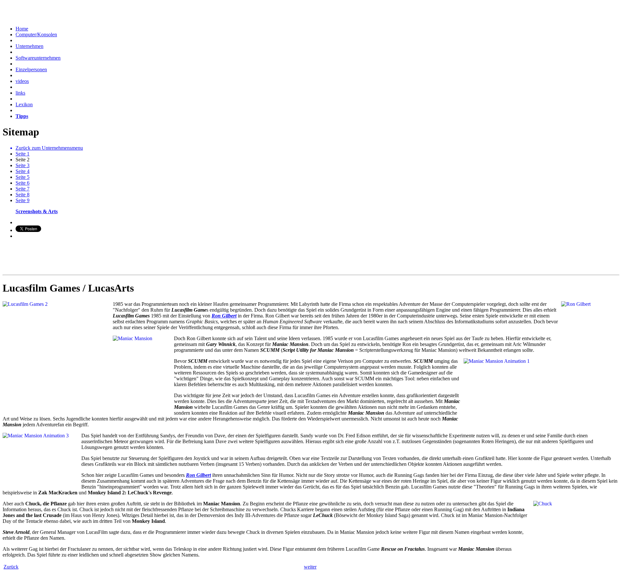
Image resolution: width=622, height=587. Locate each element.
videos (22, 81)
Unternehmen (29, 46)
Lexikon (24, 104)
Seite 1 (22, 153)
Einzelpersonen (31, 69)
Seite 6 (22, 183)
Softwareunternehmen (38, 58)
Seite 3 (22, 165)
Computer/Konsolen (36, 34)
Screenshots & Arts (37, 211)
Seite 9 (22, 200)
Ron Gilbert (224, 315)
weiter (310, 567)
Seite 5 (22, 177)
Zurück (11, 567)
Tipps (22, 116)
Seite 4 (22, 171)
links (20, 93)
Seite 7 (22, 188)
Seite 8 (22, 194)
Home (22, 28)
